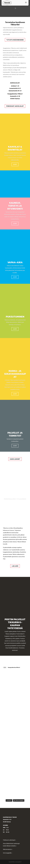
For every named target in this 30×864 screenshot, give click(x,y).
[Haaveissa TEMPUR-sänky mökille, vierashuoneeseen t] (15, 748)
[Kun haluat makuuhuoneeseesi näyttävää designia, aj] (15, 734)
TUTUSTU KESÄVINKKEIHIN (15, 40)
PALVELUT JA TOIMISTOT (15, 434)
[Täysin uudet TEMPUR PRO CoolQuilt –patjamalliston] (15, 692)
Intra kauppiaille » (7, 853)
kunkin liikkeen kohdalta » (9, 846)
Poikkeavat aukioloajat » (9, 840)
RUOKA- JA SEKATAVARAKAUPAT (15, 374)
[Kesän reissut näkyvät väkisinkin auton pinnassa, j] (15, 677)
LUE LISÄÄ (15, 566)
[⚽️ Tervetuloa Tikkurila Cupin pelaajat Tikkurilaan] (15, 791)
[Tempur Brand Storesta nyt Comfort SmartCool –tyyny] (15, 777)
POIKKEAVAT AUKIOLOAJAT (15, 106)
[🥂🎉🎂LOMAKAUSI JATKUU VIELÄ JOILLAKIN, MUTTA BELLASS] (15, 720)
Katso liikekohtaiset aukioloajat (11, 843)
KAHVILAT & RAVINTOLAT (15, 148)
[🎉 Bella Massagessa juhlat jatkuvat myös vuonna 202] (15, 763)
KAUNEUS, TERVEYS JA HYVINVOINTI (15, 206)
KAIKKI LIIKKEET (15, 459)
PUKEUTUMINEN (15, 316)
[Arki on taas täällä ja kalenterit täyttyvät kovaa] (15, 706)
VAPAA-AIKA (15, 262)
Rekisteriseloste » (7, 849)
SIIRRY (15, 164)
